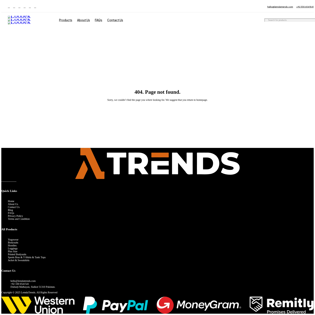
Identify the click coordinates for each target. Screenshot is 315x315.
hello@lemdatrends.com (280, 6)
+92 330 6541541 (305, 6)
